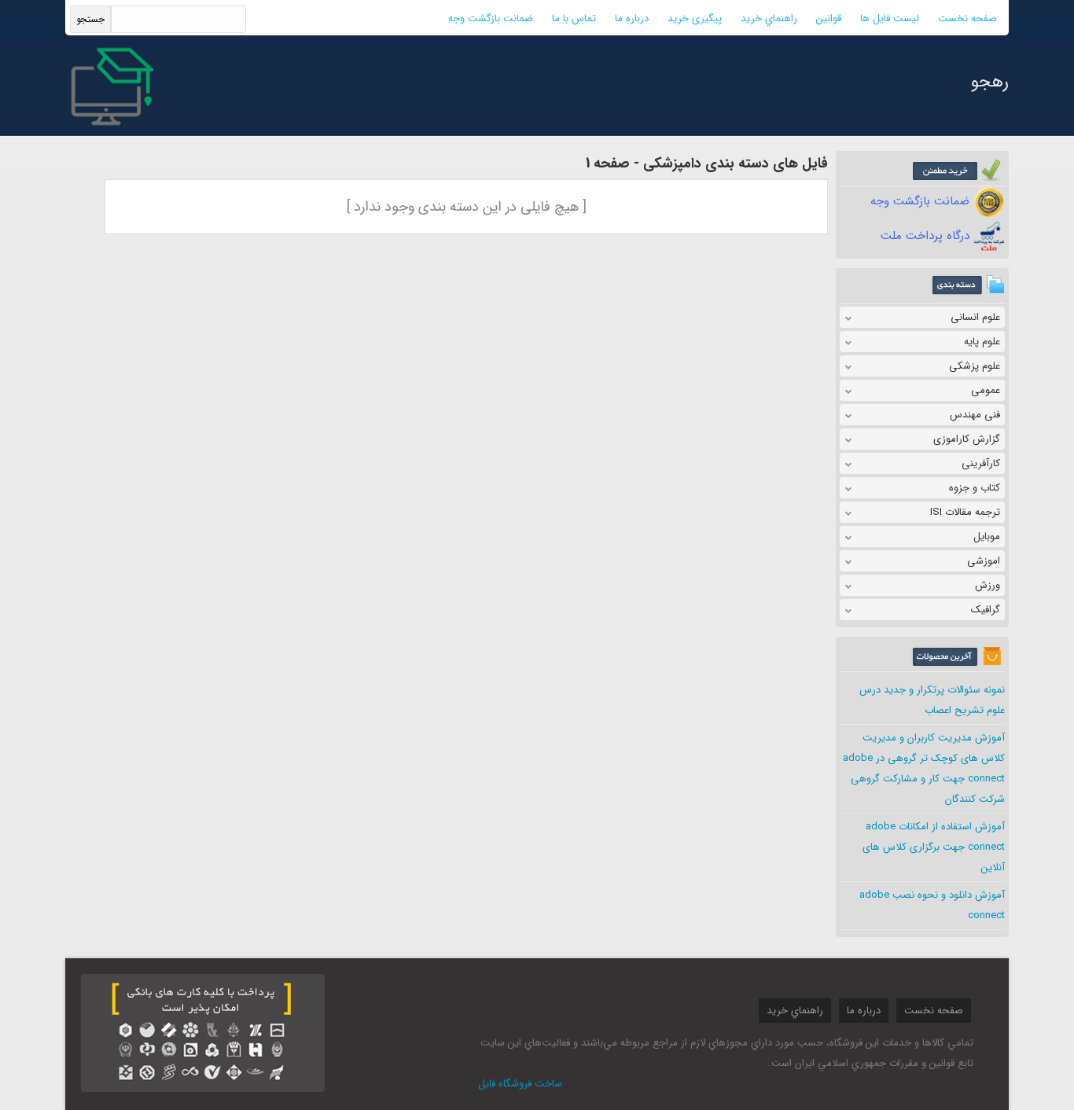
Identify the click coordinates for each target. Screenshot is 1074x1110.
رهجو (990, 81)
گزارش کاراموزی (966, 439)
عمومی (985, 390)
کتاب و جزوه (974, 488)
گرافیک (985, 609)
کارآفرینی (981, 463)
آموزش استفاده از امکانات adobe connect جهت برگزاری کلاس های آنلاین (934, 847)
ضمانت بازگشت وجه (490, 18)
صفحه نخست (967, 18)
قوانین (828, 18)
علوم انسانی (975, 317)
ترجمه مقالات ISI (965, 512)
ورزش (987, 585)
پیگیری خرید (695, 18)
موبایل (986, 536)
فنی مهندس (975, 414)
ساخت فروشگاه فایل (520, 1083)
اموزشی (983, 561)
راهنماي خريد (769, 18)
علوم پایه (982, 341)
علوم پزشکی (974, 366)
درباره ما (632, 18)
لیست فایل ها (889, 18)
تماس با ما (574, 18)
